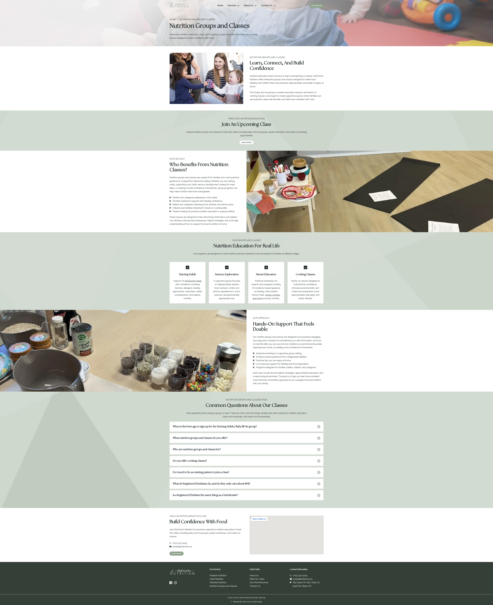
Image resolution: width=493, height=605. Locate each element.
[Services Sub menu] (238, 6)
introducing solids (193, 281)
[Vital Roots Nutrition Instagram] (175, 583)
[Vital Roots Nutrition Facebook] (170, 583)
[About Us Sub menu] (255, 6)
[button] (246, 427)
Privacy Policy (233, 598)
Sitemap (262, 598)
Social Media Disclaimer (248, 598)
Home (220, 5)
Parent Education (266, 274)
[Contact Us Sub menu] (275, 6)
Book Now (316, 6)
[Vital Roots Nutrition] (179, 6)
